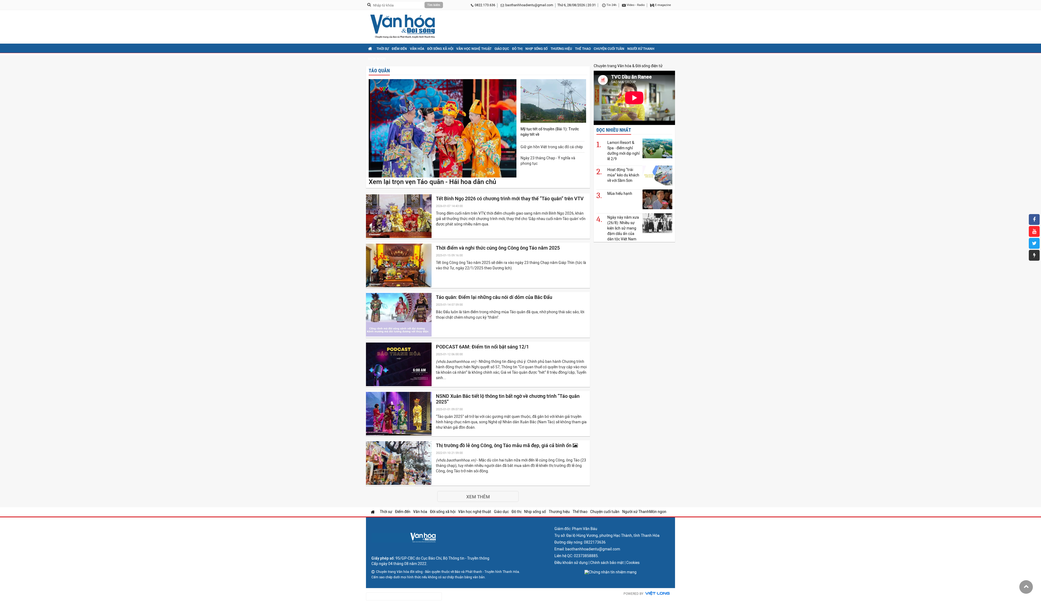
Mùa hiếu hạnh (619, 193)
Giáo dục (501, 49)
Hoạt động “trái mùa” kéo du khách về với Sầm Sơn (623, 175)
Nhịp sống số (536, 49)
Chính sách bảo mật (607, 562)
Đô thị (517, 49)
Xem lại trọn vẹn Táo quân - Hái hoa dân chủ (432, 181)
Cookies (633, 562)
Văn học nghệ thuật (473, 49)
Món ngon (377, 59)
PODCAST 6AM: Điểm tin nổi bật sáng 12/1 (483, 347)
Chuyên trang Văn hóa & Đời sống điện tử (628, 66)
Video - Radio (635, 5)
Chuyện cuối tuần (609, 49)
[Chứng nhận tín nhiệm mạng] (610, 572)
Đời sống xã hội (440, 49)
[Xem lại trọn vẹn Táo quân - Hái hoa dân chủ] (442, 128)
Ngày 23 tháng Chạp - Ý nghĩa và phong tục (547, 161)
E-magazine (662, 5)
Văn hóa (417, 49)
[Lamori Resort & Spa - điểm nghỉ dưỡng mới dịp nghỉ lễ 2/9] (657, 148)
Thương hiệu (561, 49)
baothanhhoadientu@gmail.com (529, 5)
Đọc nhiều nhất (613, 130)
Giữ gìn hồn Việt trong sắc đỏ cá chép (551, 147)
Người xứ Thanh (640, 49)
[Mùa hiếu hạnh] (657, 199)
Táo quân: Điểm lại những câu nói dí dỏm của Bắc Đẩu (494, 297)
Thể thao (583, 49)
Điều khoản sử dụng (571, 562)
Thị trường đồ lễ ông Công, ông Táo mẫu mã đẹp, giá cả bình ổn (504, 445)
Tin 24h (611, 5)
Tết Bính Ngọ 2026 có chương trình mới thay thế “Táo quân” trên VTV (510, 198)
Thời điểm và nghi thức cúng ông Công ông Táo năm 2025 (498, 248)
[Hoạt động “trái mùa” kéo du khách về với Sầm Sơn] (657, 175)
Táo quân (379, 70)
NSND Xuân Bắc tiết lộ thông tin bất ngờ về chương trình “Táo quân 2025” (508, 399)
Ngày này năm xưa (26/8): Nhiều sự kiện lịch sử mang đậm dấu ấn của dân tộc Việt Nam (623, 228)
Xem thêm (478, 496)
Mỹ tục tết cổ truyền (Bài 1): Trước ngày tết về (549, 132)
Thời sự (383, 49)
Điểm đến (399, 49)
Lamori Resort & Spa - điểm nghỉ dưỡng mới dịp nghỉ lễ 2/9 (623, 150)
